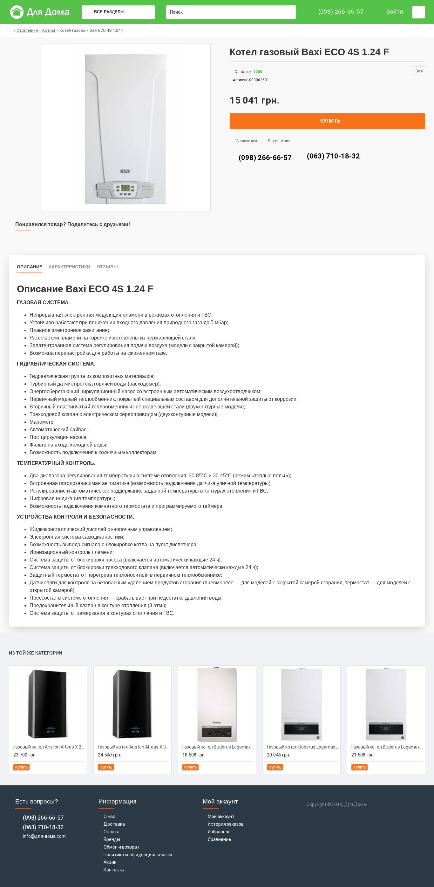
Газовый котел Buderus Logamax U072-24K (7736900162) (387, 746)
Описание (29, 266)
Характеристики (69, 266)
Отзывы (107, 266)
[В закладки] (73, 767)
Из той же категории (35, 652)
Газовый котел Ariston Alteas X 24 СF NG (49, 746)
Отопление (27, 30)
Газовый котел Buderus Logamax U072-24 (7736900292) (303, 746)
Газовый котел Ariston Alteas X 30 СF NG (134, 746)
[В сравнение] (80, 767)
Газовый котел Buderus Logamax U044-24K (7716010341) (218, 746)
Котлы (48, 30)
